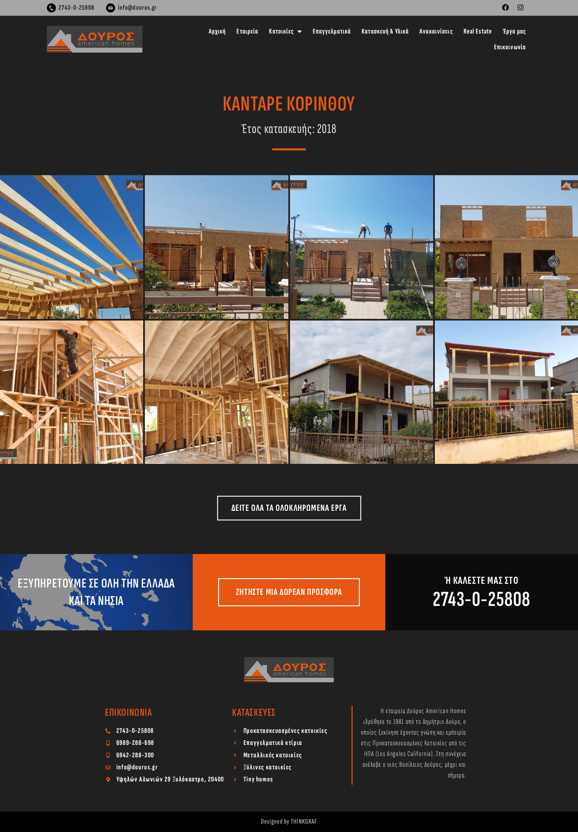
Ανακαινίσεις (436, 31)
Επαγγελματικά (332, 31)
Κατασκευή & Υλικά (385, 31)
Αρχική (217, 31)
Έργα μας (514, 31)
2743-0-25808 (482, 599)
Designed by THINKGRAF (289, 821)
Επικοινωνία (510, 47)
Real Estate (478, 31)
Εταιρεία (247, 31)
